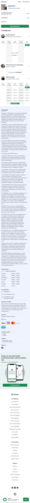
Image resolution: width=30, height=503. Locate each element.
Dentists (15, 450)
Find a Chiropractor (15, 412)
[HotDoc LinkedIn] (15, 488)
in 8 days (14, 55)
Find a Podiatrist (15, 410)
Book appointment (15, 26)
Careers (15, 469)
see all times (14, 103)
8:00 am (9, 90)
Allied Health (15, 447)
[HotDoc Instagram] (17, 488)
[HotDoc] (4, 2)
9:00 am (9, 98)
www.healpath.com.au (9, 294)
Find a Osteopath (15, 421)
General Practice (15, 445)
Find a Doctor (15, 401)
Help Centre (15, 434)
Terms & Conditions (15, 474)
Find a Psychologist (15, 415)
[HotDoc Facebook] (12, 488)
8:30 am (9, 92)
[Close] (1, 499)
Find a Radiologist (15, 426)
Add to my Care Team (14, 8)
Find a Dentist (15, 404)
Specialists (15, 453)
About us (15, 466)
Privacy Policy (15, 477)
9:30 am (9, 100)
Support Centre (15, 458)
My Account (15, 431)
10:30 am (15, 100)
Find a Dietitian (15, 418)
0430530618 (6, 291)
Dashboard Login (15, 456)
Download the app (15, 385)
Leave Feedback (15, 437)
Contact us (15, 471)
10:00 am (15, 98)
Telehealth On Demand (15, 429)
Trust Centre (15, 480)
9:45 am (15, 95)
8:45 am (9, 95)
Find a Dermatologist (15, 423)
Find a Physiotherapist (15, 407)
